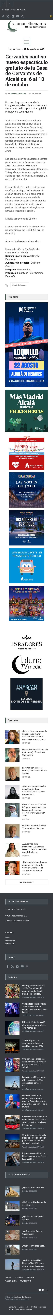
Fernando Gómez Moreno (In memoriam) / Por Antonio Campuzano (35, 752)
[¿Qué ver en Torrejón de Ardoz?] (12, 1220)
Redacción (10, 940)
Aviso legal (23, 1307)
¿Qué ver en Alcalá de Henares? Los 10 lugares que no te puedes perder (33, 1263)
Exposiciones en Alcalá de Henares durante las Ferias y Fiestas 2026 (34, 1156)
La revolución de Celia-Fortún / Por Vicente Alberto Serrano (34, 770)
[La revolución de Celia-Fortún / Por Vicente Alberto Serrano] (12, 774)
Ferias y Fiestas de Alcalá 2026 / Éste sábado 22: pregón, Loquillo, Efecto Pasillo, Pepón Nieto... (13, 10)
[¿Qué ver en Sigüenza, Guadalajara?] (12, 1235)
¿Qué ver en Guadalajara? (33, 1246)
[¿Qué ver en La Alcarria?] (12, 1191)
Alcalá (8, 1277)
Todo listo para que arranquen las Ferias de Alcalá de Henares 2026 (32, 1043)
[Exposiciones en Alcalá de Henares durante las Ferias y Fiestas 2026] (12, 1159)
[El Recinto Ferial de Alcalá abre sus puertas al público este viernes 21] (12, 1028)
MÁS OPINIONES (26, 882)
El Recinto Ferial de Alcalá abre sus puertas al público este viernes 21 (34, 1025)
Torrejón (19, 1277)
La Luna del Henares (23, 1297)
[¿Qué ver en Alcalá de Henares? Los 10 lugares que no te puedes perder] (12, 1264)
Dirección (9, 943)
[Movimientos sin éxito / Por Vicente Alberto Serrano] (12, 831)
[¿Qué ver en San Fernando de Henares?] (12, 1206)
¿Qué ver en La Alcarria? (33, 1187)
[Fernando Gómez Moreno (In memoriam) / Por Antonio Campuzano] (12, 755)
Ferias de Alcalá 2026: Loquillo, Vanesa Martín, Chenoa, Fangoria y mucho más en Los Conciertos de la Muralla (34, 1101)
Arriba (41, 1289)
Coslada (30, 1277)
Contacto (12, 1307)
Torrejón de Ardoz (29, 1071)
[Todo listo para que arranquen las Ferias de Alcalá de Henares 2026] (12, 1046)
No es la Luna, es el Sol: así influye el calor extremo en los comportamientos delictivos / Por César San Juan (34, 810)
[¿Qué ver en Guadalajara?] (12, 1250)
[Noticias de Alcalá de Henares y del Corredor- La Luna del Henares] (26, 29)
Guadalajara (11, 1280)
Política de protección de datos (21, 1309)
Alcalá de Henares (18, 94)
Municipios (25, 1280)
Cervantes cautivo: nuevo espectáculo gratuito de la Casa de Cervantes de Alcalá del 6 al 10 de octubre (26, 71)
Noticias (25, 1191)
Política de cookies (38, 1307)
